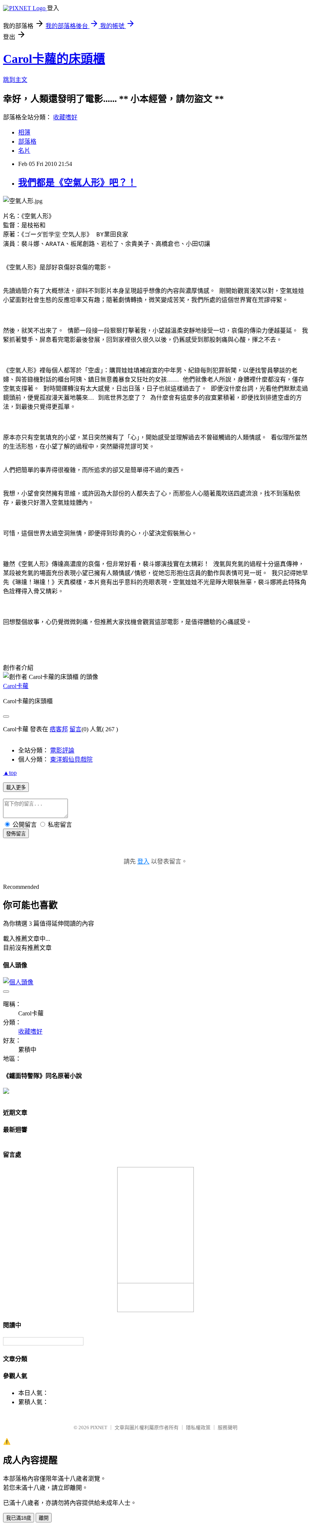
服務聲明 (227, 1427)
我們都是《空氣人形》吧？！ (77, 183)
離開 (44, 1518)
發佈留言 (16, 834)
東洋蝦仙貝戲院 (71, 759)
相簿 (24, 132)
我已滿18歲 (18, 1518)
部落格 (27, 141)
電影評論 (62, 750)
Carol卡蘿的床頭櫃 (54, 59)
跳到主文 (15, 80)
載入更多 (16, 787)
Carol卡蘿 (15, 686)
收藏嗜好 (65, 117)
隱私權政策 (198, 1427)
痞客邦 (59, 729)
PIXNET (98, 1427)
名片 (24, 150)
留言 (75, 729)
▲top (10, 773)
